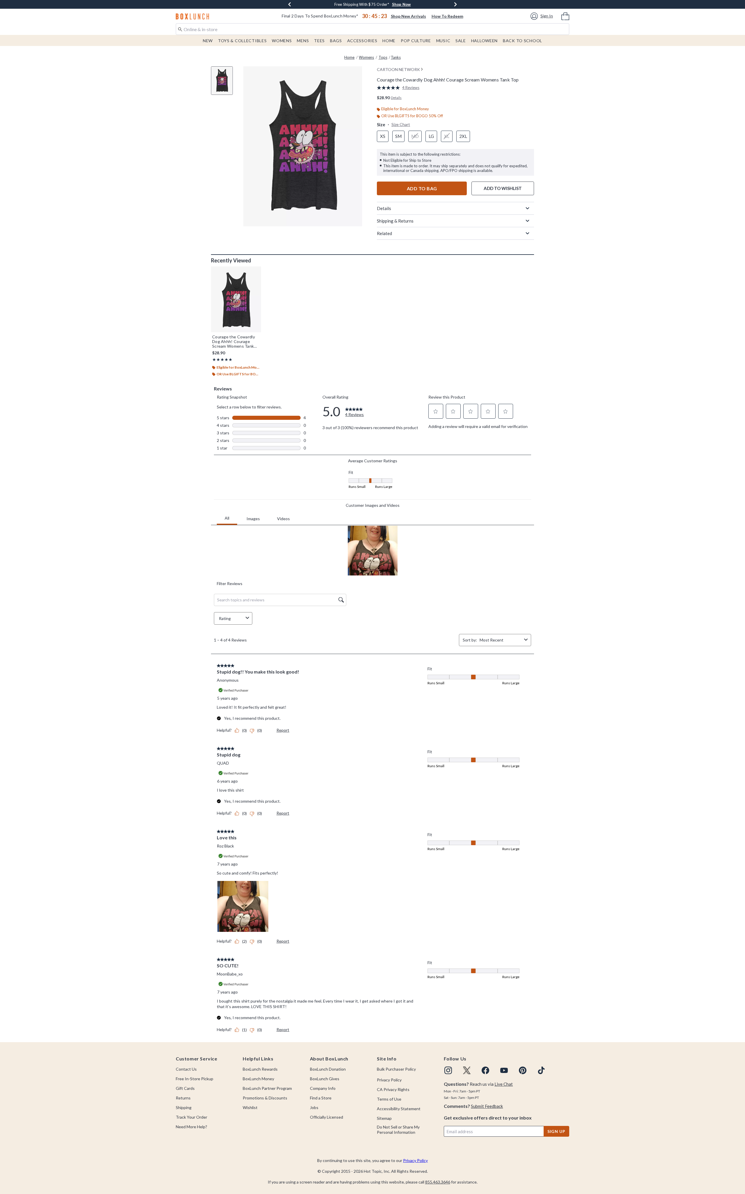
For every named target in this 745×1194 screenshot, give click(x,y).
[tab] (224, 83)
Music (443, 40)
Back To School (522, 40)
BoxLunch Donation (328, 1069)
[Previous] (289, 4)
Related (384, 233)
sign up (556, 1131)
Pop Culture (416, 40)
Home (388, 40)
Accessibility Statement (399, 1108)
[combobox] (372, 29)
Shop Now (409, 4)
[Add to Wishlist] (255, 272)
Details (384, 208)
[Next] (455, 4)
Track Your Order (191, 1117)
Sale (460, 40)
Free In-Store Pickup (194, 1078)
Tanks (396, 57)
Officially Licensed (326, 1117)
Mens (303, 40)
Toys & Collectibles (242, 40)
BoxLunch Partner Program (267, 1088)
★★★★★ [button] (222, 359)
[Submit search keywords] (180, 29)
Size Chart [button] (400, 124)
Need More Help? (191, 1126)
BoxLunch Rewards (260, 1069)
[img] (448, 1070)
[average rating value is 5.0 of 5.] (389, 88)
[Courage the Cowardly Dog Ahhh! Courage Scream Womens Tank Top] (236, 299)
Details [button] (396, 97)
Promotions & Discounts (265, 1097)
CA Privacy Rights (393, 1089)
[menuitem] (565, 16)
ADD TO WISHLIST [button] (503, 188)
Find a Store (320, 1097)
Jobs (314, 1107)
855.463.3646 (437, 1181)
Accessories (362, 40)
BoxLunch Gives (324, 1078)
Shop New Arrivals (408, 16)
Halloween (484, 40)
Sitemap (384, 1118)
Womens (282, 40)
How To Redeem (447, 16)
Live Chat (503, 1084)
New (208, 40)
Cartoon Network (398, 69)
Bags (336, 40)
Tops (383, 57)
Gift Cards (185, 1088)
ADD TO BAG (422, 188)
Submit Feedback (487, 1106)
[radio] (383, 136)
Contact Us (186, 1069)
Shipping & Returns (395, 220)
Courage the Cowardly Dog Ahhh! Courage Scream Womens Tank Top (233, 342)
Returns (183, 1097)
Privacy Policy (389, 1079)
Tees (319, 40)
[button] (543, 16)
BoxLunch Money (258, 1078)
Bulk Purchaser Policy (396, 1069)
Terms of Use (389, 1099)
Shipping (183, 1107)
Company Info (323, 1088)
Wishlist (250, 1107)
